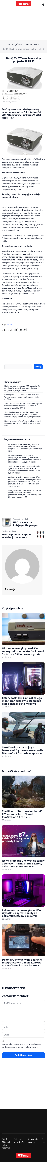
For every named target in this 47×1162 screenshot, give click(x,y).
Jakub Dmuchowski (16, 455)
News (10, 324)
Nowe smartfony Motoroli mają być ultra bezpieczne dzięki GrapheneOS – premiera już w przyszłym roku (25, 447)
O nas (43, 1140)
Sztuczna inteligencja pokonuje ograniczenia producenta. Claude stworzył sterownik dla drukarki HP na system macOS (24, 458)
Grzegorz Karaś (14, 490)
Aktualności (31, 44)
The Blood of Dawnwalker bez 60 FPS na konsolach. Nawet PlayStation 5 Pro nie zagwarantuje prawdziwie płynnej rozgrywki (22, 414)
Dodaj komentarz (23, 1055)
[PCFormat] (23, 1155)
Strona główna (15, 44)
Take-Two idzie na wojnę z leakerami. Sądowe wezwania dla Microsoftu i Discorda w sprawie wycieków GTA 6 (23, 405)
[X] (7, 98)
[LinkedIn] (11, 98)
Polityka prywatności (19, 1140)
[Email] (15, 98)
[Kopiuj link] (18, 98)
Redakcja (10, 589)
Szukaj (38, 367)
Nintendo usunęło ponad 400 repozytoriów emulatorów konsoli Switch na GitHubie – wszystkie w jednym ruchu (22, 388)
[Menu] (4, 4)
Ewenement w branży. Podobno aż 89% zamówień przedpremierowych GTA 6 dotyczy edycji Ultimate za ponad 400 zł (25, 493)
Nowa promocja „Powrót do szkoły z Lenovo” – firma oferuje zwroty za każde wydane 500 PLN (23, 423)
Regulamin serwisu (33, 1140)
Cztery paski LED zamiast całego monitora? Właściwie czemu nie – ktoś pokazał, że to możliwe (22, 397)
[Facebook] (3, 98)
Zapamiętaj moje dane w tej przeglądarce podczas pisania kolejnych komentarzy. (21, 1045)
